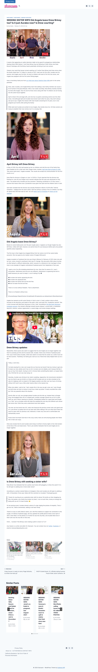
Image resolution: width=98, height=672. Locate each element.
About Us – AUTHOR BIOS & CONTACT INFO (18, 651)
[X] (89, 6)
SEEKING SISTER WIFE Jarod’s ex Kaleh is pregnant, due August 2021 (26, 606)
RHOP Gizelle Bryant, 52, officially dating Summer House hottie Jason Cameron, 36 (50, 571)
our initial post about (38, 80)
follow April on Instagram (41, 191)
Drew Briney (10, 17)
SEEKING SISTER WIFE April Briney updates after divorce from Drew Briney (53, 554)
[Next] (61, 609)
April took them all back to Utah (51, 169)
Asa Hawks (10, 26)
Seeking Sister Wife (26, 17)
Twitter (50, 526)
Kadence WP (61, 667)
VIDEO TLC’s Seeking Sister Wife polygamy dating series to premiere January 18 (34, 554)
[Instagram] (92, 6)
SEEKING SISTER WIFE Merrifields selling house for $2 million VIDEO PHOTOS (57, 606)
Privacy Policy (10, 1)
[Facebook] (87, 6)
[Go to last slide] (8, 609)
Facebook (56, 526)
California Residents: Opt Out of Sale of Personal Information (16, 654)
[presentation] (12, 590)
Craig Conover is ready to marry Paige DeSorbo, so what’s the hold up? (18, 571)
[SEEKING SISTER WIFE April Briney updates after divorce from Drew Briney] (53, 546)
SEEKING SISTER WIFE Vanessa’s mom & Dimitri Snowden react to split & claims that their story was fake (42, 610)
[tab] (31, 633)
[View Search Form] (19, 6)
